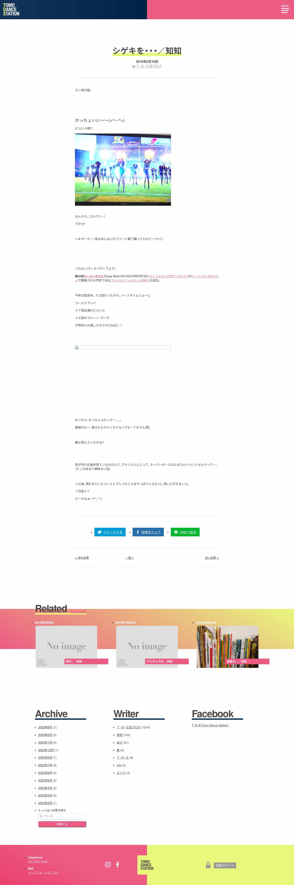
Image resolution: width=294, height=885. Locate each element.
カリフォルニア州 (161, 276)
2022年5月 (45, 780)
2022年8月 (45, 757)
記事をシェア (151, 532)
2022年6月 (45, 773)
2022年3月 (45, 795)
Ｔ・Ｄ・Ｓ (123, 757)
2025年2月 (45, 735)
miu (119, 765)
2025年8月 (45, 727)
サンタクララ (180, 276)
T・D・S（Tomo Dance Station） (210, 725)
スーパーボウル (93, 276)
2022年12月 (46, 750)
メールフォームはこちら (43, 872)
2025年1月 (45, 742)
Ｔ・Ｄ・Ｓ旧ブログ (149, 66)
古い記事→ (212, 558)
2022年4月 (45, 788)
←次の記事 (82, 558)
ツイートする (112, 532)
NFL (145, 280)
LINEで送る (188, 532)
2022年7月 (45, 765)
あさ (120, 742)
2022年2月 (45, 803)
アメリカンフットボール (126, 280)
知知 (120, 735)
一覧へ (129, 558)
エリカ (121, 773)
